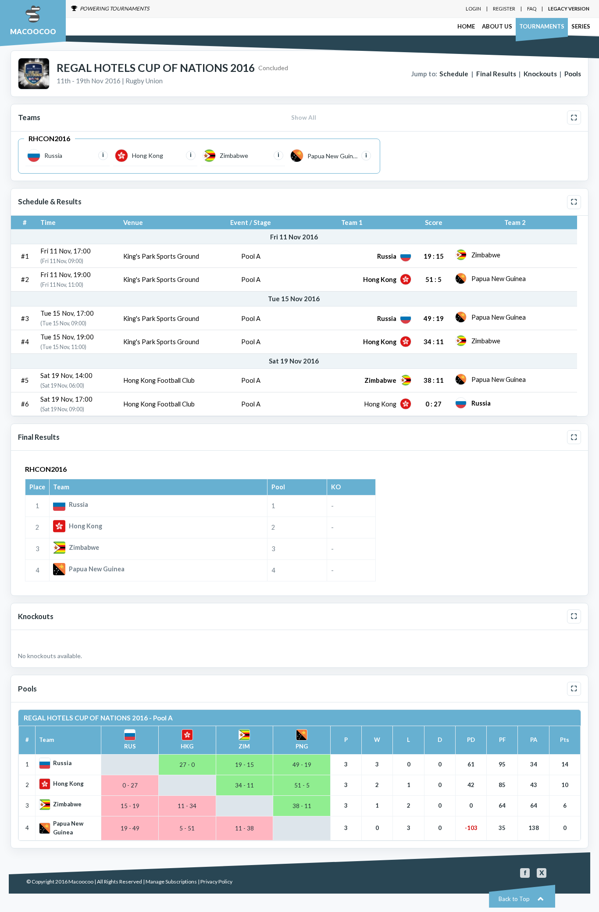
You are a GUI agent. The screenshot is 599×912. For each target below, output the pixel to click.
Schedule (453, 74)
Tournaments (541, 26)
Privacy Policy (216, 881)
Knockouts (540, 74)
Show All (303, 117)
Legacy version (568, 8)
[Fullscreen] (574, 117)
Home (466, 26)
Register (504, 8)
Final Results (496, 74)
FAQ (531, 8)
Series (580, 26)
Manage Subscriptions (171, 881)
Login (473, 8)
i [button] (103, 155)
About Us (497, 26)
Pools (572, 74)
